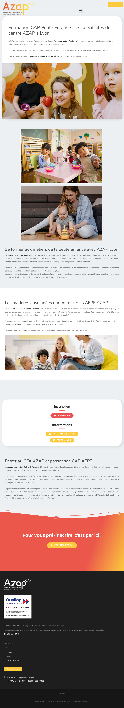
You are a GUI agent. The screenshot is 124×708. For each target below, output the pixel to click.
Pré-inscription (9, 643)
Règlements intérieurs (82, 702)
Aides (7, 648)
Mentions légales (40, 701)
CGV (70, 701)
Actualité (7, 656)
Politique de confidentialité (57, 701)
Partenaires (8, 652)
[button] (81, 11)
